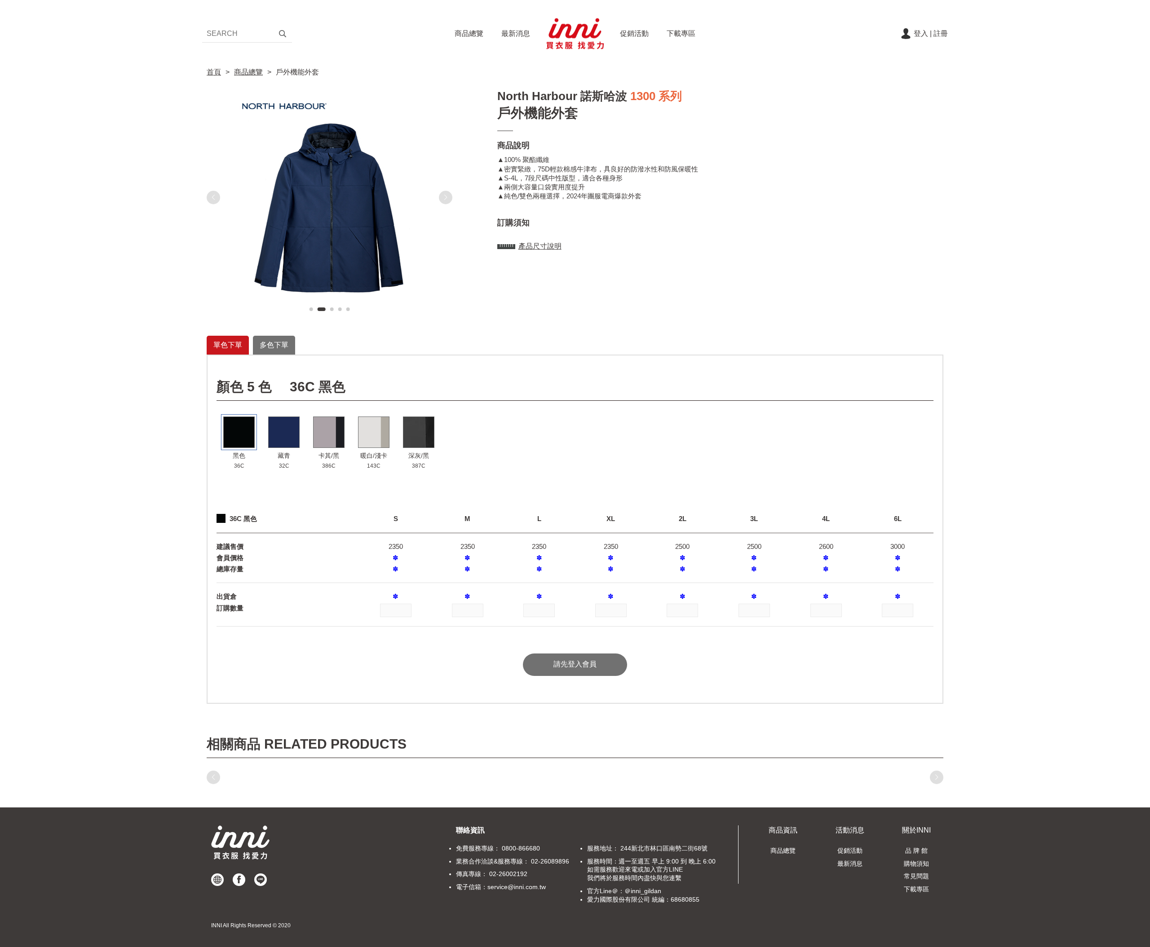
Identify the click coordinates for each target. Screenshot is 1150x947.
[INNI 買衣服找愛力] (575, 34)
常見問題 (916, 876)
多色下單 (274, 345)
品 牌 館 (916, 850)
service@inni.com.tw (516, 886)
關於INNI (916, 830)
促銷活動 (634, 33)
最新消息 (515, 33)
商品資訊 (783, 830)
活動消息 (850, 830)
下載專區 (681, 33)
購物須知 (916, 863)
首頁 (214, 72)
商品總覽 (469, 33)
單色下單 (227, 345)
